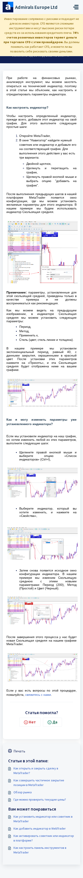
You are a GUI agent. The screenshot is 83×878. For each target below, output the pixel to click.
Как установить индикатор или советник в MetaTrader (43, 819)
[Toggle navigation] (75, 7)
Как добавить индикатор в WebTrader (40, 828)
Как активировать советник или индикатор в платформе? (44, 838)
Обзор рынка (23, 792)
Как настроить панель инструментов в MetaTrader (40, 850)
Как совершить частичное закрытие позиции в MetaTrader (39, 782)
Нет (32, 722)
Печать (19, 751)
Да (54, 722)
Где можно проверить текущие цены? (40, 799)
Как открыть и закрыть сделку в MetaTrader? (36, 770)
